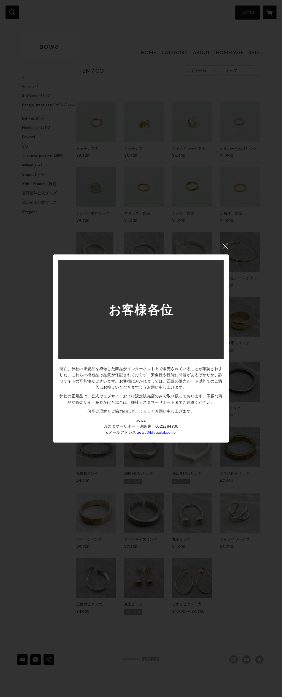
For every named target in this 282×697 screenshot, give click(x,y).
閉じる (225, 246)
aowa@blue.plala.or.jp (156, 432)
